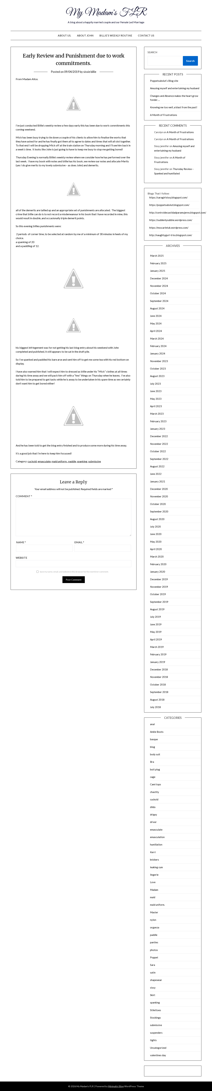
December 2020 (159, 488)
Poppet (154, 957)
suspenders (156, 1032)
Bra (152, 761)
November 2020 (159, 496)
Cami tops (155, 784)
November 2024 (159, 285)
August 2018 (157, 699)
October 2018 (158, 684)
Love (153, 882)
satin (153, 972)
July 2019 (155, 616)
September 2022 (159, 458)
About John (85, 35)
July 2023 (155, 383)
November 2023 (159, 361)
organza (154, 927)
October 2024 (158, 293)
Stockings (155, 1017)
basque (154, 739)
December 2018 (159, 669)
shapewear (156, 979)
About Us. (64, 35)
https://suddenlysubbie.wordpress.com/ (170, 219)
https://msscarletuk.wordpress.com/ (168, 227)
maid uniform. (59, 461)
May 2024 (155, 323)
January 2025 (157, 270)
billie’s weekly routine (115, 35)
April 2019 (156, 639)
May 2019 (155, 631)
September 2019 (159, 601)
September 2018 (159, 691)
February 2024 (158, 345)
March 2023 (157, 413)
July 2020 (155, 526)
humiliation (156, 844)
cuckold (32, 461)
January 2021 (157, 481)
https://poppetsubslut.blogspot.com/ (169, 204)
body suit (155, 754)
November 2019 (159, 586)
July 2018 (155, 707)
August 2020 (157, 519)
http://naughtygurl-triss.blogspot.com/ (170, 235)
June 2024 (155, 315)
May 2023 (155, 398)
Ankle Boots (156, 731)
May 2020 (155, 541)
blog (152, 746)
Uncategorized (158, 1047)
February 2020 (158, 564)
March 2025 (157, 255)
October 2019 (158, 594)
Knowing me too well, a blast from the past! (173, 107)
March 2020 (157, 556)
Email (79, 542)
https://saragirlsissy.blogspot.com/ (168, 197)
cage (152, 776)
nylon (153, 919)
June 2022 (155, 473)
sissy (153, 987)
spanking (82, 461)
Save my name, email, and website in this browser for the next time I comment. (74, 571)
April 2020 (156, 549)
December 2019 (159, 579)
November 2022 (159, 443)
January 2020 (157, 571)
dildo (153, 807)
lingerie (154, 874)
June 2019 (155, 624)
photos (154, 949)
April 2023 (156, 406)
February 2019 (158, 654)
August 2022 (157, 466)
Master (154, 912)
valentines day (158, 1055)
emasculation (157, 837)
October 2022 (158, 451)
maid (152, 897)
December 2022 (159, 436)
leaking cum (156, 867)
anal (152, 724)
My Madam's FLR (106, 13)
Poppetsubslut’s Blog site (164, 80)
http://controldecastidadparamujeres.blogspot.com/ (177, 212)
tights (153, 1040)
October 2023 (158, 368)
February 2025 (158, 263)
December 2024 (159, 278)
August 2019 (157, 609)
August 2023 (157, 375)
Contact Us (146, 35)
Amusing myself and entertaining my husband (174, 88)
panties (154, 942)
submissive (94, 461)
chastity (154, 791)
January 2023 (157, 428)
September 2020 (159, 511)
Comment (24, 496)
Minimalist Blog (116, 1086)
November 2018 (159, 676)
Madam (154, 889)
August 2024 (157, 308)
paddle (72, 461)
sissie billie (89, 71)
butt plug (155, 769)
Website (21, 557)
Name (21, 542)
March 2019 (157, 646)
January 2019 (157, 661)
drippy (153, 814)
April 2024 (156, 330)
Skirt (152, 995)
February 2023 (158, 421)
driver (153, 821)
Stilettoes (155, 1010)
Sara (152, 964)
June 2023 (155, 391)
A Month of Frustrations (163, 114)
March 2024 (157, 338)
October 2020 (158, 503)
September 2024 (159, 300)
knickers (154, 859)
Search (152, 52)
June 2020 (155, 533)
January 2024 (157, 353)
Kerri (153, 852)
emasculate (44, 461)
